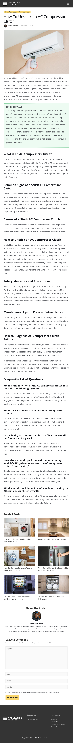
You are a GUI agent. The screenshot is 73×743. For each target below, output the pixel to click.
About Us (54, 719)
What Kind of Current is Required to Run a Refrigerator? (53, 569)
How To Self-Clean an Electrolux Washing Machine (17, 540)
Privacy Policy (55, 727)
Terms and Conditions (58, 724)
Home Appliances (11, 12)
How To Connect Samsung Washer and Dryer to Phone (18, 569)
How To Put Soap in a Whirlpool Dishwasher (51, 598)
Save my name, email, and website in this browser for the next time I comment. (33, 693)
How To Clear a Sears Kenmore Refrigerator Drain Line (17, 598)
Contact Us (54, 722)
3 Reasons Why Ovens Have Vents (52, 539)
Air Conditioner (24, 12)
